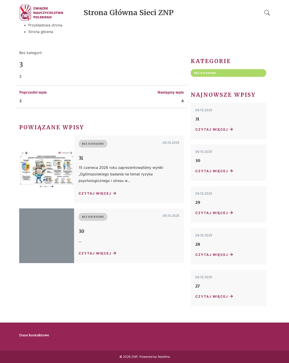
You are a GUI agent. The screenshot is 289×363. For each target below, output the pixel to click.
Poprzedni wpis (33, 92)
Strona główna (40, 31)
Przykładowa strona (45, 25)
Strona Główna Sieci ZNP (129, 12)
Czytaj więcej (98, 193)
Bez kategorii (30, 52)
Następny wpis (171, 92)
